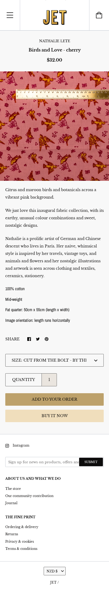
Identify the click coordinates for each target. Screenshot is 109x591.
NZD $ (52, 571)
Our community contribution (29, 496)
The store (13, 489)
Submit (91, 462)
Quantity (23, 379)
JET (53, 582)
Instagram (21, 445)
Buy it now (55, 415)
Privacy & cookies (19, 541)
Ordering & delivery (21, 527)
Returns (11, 534)
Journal (11, 503)
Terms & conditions (21, 549)
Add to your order (54, 399)
